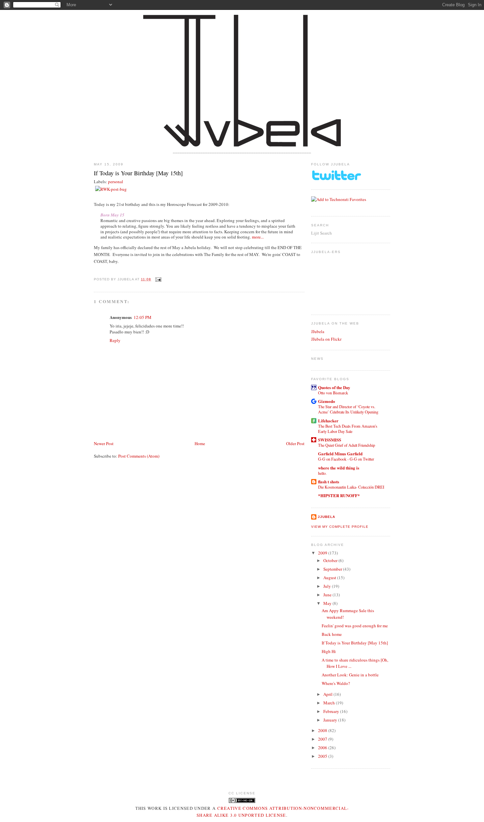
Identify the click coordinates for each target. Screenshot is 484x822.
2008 (323, 730)
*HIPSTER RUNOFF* (339, 495)
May (328, 603)
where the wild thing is (338, 468)
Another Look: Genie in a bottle (350, 675)
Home (200, 443)
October (330, 560)
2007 (323, 739)
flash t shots (328, 481)
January (330, 720)
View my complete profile (339, 526)
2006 (323, 748)
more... (258, 237)
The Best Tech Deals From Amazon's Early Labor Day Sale (347, 428)
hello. (322, 473)
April (328, 694)
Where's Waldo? (336, 683)
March (329, 703)
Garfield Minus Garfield (340, 453)
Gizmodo (326, 401)
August (330, 578)
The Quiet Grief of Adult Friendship (346, 445)
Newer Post (104, 443)
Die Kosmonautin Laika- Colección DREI (351, 487)
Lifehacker (328, 420)
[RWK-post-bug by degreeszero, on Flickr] (111, 189)
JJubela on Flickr (326, 339)
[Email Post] (157, 279)
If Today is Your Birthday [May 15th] (138, 173)
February (331, 711)
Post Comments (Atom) (138, 456)
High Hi (329, 651)
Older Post (295, 443)
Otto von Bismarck (333, 392)
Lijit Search (321, 233)
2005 (323, 756)
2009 (323, 553)
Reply (115, 340)
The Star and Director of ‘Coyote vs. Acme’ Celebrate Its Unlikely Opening (348, 409)
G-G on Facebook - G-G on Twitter (346, 459)
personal (115, 181)
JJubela (317, 331)
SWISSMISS (329, 440)
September (333, 569)
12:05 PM (142, 317)
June (328, 595)
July (327, 586)
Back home (332, 634)
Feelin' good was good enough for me (355, 626)
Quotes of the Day (334, 387)
